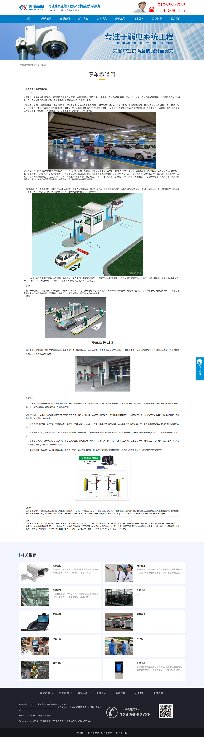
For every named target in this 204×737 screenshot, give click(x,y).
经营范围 (46, 18)
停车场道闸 (41, 65)
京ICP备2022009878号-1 (81, 721)
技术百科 (139, 18)
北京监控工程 (121, 732)
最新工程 (120, 18)
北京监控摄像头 (107, 732)
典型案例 (65, 18)
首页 (27, 18)
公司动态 (102, 18)
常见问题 (157, 18)
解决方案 (83, 18)
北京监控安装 (93, 732)
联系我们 (176, 18)
